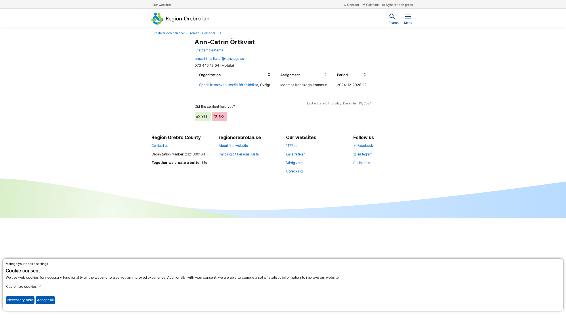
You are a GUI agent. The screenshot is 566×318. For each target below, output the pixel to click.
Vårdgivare (294, 163)
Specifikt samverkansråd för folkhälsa (228, 85)
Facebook (364, 146)
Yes (204, 116)
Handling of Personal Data (239, 154)
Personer (208, 33)
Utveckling (294, 171)
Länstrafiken (295, 154)
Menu (408, 19)
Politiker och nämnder (169, 33)
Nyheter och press (397, 5)
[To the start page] (180, 19)
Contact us (159, 146)
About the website (233, 146)
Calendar (370, 5)
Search (393, 19)
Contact (351, 5)
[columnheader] (235, 75)
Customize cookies (21, 286)
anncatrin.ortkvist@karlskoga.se (219, 59)
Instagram (363, 154)
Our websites (164, 5)
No (221, 116)
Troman (193, 33)
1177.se (291, 146)
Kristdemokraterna (209, 50)
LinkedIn (361, 163)
